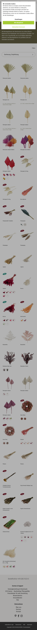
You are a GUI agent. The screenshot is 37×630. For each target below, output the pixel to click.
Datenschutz (15, 27)
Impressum (22, 27)
